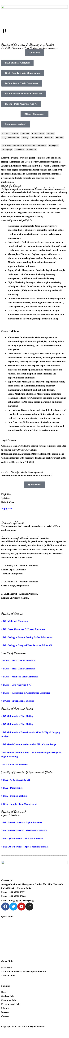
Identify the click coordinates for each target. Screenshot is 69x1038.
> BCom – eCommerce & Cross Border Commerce (25, 693)
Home (4, 923)
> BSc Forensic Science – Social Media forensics (24, 830)
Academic (6, 931)
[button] (34, 31)
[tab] (10, 133)
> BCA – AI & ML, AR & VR (15, 780)
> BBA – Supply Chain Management (19, 804)
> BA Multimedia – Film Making (17, 716)
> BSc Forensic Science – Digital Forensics (21, 822)
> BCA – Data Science (11, 788)
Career (4, 943)
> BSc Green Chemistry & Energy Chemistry (23, 629)
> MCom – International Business (17, 701)
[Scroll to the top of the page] (2, 1035)
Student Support (9, 939)
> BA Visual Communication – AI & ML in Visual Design (28, 744)
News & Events (8, 947)
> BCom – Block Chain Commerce (18, 660)
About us (5, 927)
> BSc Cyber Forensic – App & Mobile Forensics (24, 847)
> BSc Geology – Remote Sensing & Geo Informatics (26, 637)
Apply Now (6, 508)
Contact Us (6, 951)
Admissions (6, 935)
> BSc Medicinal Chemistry (14, 621)
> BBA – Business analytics (14, 796)
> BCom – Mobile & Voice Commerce (19, 677)
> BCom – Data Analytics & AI (16, 685)
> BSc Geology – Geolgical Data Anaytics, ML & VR (26, 645)
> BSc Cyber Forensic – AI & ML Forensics (22, 838)
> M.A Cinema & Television (14, 764)
